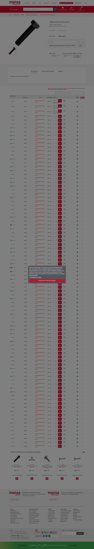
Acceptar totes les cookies (47, 280)
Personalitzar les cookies (35, 277)
